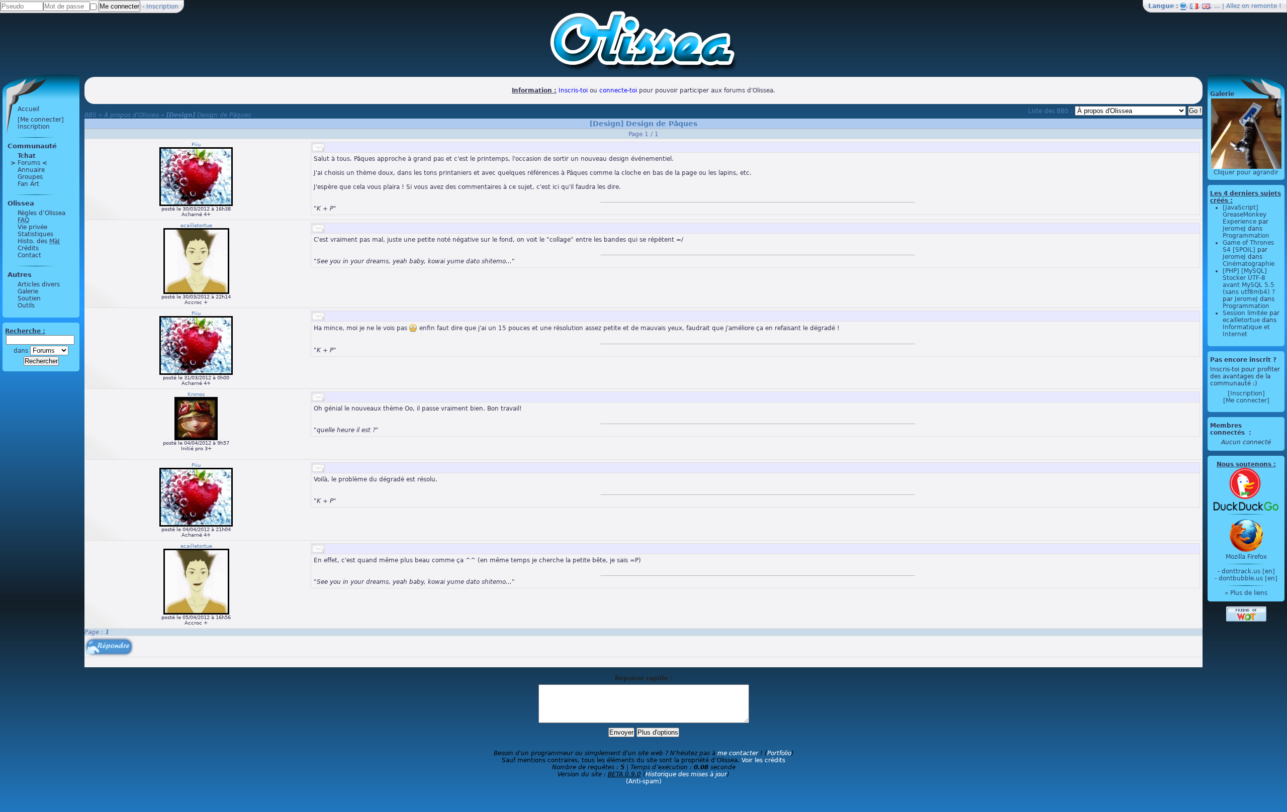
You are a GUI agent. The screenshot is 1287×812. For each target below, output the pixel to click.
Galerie (28, 291)
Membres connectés (1228, 429)
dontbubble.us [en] (1248, 578)
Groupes (30, 176)
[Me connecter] (41, 119)
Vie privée (32, 227)
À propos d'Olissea (131, 115)
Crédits (28, 248)
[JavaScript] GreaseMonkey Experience (1244, 214)
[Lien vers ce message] (318, 147)
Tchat (27, 155)
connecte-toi (618, 90)
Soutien (29, 298)
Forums (29, 162)
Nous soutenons (1244, 464)
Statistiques (35, 234)
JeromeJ (1234, 228)
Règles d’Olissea (41, 213)
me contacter (737, 753)
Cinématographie (1248, 263)
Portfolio (779, 753)
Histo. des (39, 241)
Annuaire (31, 169)
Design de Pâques (208, 115)
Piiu (196, 144)
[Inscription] (1246, 393)
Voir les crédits (763, 760)
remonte (1264, 6)
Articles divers (39, 284)
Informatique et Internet (1246, 331)
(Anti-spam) (644, 781)
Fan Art (28, 183)
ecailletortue (196, 225)
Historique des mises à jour (686, 774)
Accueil (28, 109)
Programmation (1246, 235)
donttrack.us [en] (1248, 571)
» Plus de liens (1246, 592)
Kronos (196, 394)
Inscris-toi (573, 90)
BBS (90, 115)
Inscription (162, 6)
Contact (29, 255)
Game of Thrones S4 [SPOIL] (1248, 246)
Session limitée (1245, 313)
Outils (26, 305)
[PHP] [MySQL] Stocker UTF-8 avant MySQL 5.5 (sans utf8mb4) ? (1249, 281)
